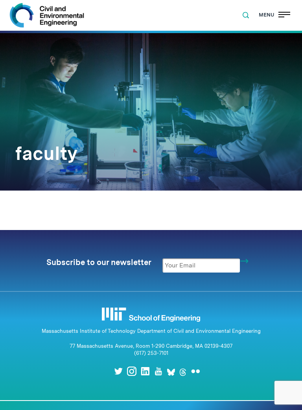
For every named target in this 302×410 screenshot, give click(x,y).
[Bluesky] (171, 371)
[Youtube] (158, 371)
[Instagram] (131, 371)
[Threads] (183, 371)
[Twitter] (118, 371)
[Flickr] (195, 371)
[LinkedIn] (145, 371)
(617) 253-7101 (151, 353)
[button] (246, 15)
